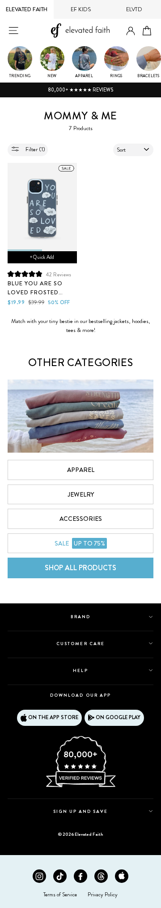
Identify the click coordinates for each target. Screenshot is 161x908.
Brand (80, 616)
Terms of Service (60, 895)
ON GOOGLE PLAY (118, 717)
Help (80, 670)
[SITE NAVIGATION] (13, 30)
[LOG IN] (130, 31)
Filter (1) (34, 149)
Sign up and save (80, 811)
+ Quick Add (42, 257)
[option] (80, 90)
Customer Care (80, 643)
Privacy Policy (103, 895)
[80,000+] (80, 786)
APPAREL (80, 469)
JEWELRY (81, 494)
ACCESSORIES (80, 518)
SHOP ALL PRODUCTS (80, 568)
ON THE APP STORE (53, 717)
